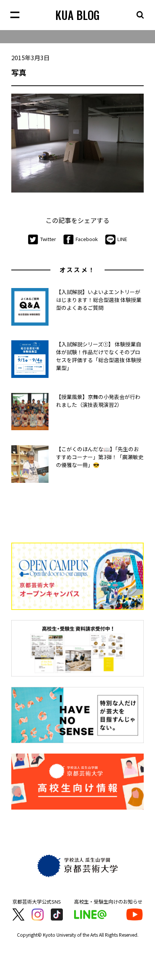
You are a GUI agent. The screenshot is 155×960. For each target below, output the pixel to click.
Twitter (48, 239)
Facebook (87, 239)
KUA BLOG (77, 14)
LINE (122, 239)
